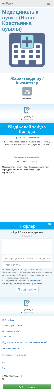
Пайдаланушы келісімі (12, 325)
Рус (3, 368)
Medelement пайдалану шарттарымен (21, 282)
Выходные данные (10, 348)
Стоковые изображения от (14, 354)
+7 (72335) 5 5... (27, 118)
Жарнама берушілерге (12, 331)
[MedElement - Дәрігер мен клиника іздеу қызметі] (8, 3)
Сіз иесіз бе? (8, 336)
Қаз (3, 362)
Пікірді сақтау (27, 289)
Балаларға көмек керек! (36, 342)
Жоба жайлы (8, 319)
